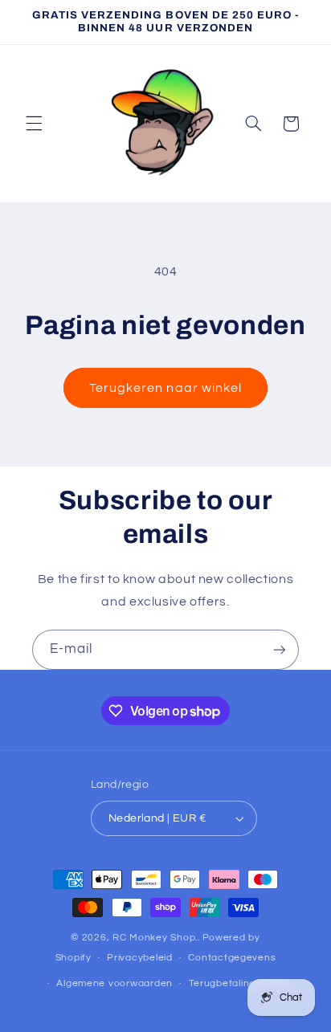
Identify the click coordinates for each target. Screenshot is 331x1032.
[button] (33, 123)
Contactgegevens (232, 957)
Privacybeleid (140, 957)
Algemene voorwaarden (114, 983)
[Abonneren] (279, 649)
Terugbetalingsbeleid (240, 983)
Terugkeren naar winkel (165, 387)
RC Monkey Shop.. (156, 937)
